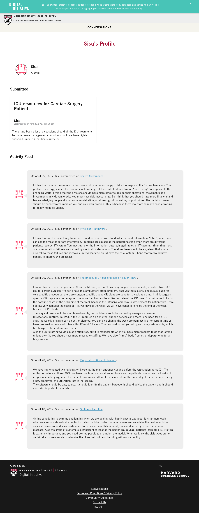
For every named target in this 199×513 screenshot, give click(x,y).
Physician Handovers (93, 228)
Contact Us (99, 502)
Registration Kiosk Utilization (98, 360)
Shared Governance (92, 176)
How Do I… (99, 506)
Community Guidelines (99, 497)
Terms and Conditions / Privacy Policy (99, 493)
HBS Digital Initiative (56, 4)
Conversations (99, 27)
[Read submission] (53, 120)
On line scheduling (91, 409)
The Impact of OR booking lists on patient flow (108, 277)
